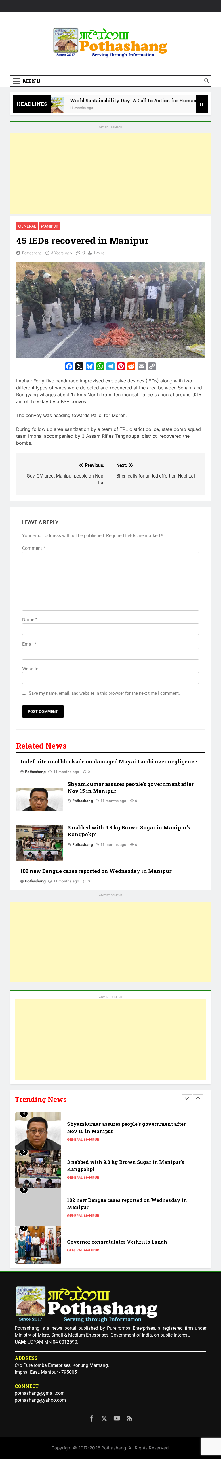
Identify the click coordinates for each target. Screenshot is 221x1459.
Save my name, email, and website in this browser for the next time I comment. (104, 693)
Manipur (49, 226)
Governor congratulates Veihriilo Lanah (117, 1242)
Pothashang (32, 253)
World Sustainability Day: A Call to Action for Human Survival (129, 100)
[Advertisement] (110, 173)
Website (30, 668)
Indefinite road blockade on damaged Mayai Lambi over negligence (108, 761)
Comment (33, 548)
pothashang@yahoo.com (40, 1400)
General (27, 226)
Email (29, 644)
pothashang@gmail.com (40, 1393)
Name (29, 619)
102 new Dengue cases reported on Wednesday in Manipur (96, 871)
